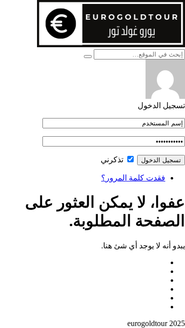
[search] (88, 56)
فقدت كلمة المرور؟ (133, 178)
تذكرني (113, 159)
